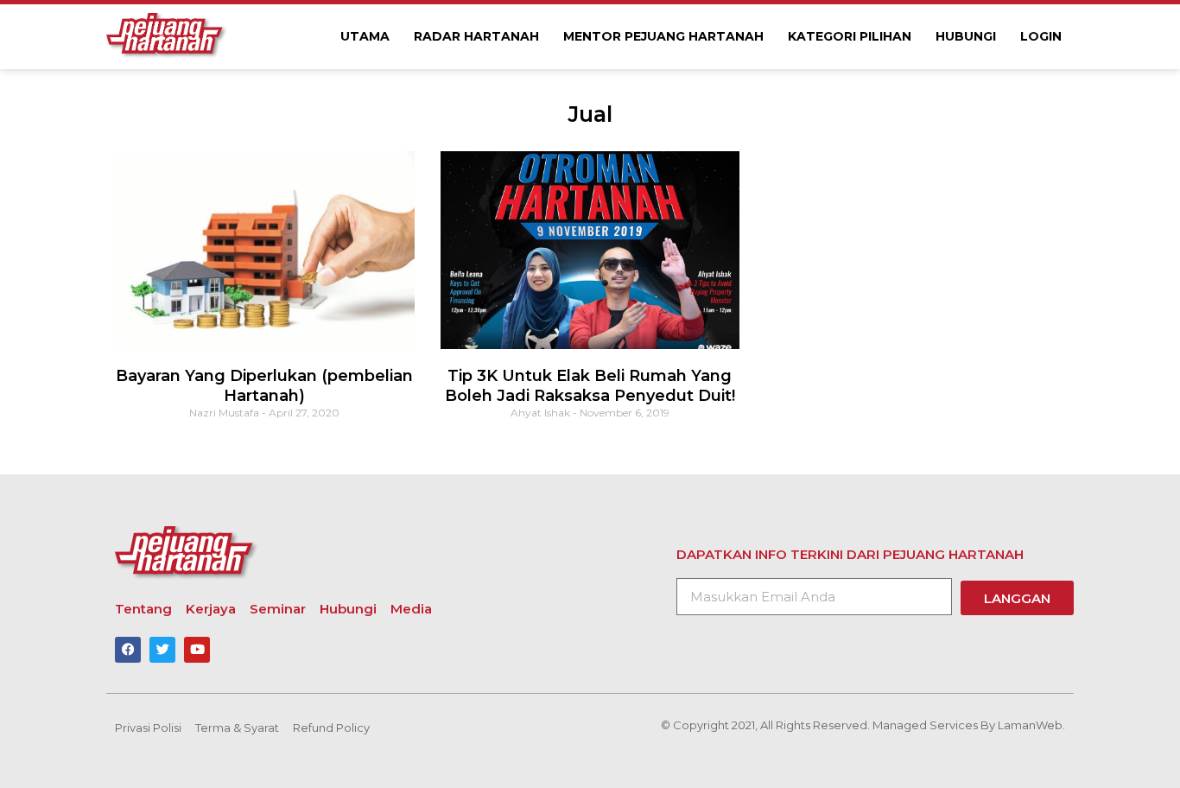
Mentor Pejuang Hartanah (663, 36)
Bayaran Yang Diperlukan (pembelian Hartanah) (264, 385)
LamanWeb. (1031, 725)
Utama (365, 36)
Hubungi (966, 36)
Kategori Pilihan (849, 36)
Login (1041, 36)
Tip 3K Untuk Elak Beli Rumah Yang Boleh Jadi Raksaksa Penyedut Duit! (590, 385)
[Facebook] (128, 650)
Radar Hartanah (476, 36)
